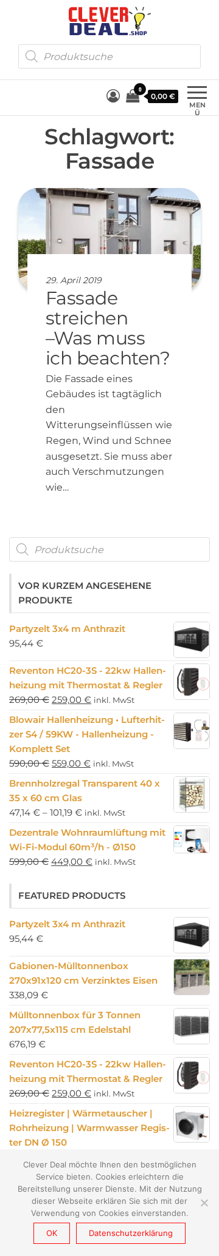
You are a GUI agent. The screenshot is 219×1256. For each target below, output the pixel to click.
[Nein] (204, 1203)
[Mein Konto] (113, 96)
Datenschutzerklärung (131, 1233)
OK (51, 1233)
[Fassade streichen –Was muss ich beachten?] (109, 238)
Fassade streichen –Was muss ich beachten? (108, 328)
